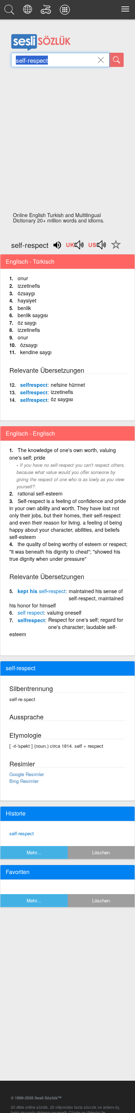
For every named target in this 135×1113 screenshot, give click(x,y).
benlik (24, 307)
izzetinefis (29, 285)
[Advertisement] (67, 141)
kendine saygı (35, 352)
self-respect (21, 833)
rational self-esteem (40, 493)
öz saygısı (62, 399)
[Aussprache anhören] (75, 247)
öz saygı (27, 322)
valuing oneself (64, 612)
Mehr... (34, 852)
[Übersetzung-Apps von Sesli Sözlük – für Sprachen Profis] (66, 11)
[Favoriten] (114, 248)
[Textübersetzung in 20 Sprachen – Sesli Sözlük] (28, 11)
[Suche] (116, 60)
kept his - (42, 591)
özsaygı (26, 293)
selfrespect (34, 384)
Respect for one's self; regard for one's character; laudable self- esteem (66, 627)
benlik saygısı (33, 315)
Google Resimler (26, 774)
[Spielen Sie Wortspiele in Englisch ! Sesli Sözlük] (47, 11)
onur (23, 278)
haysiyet (27, 300)
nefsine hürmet (68, 384)
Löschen (101, 852)
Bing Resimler (24, 781)
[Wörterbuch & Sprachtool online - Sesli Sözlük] (10, 11)
